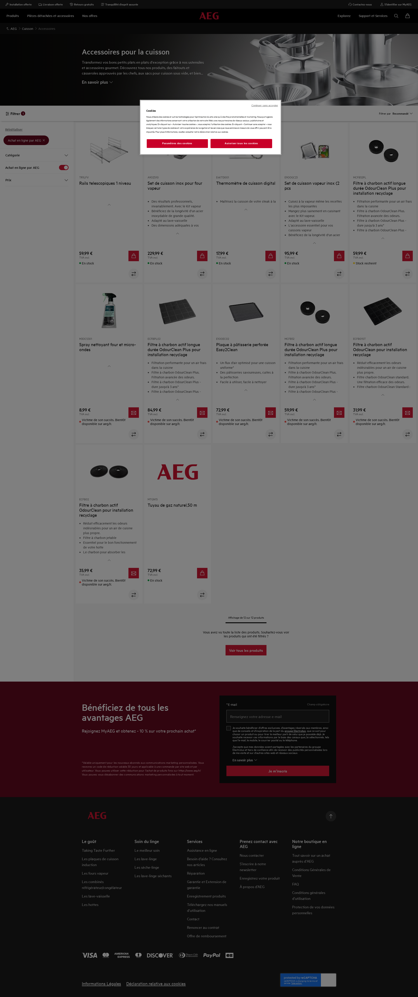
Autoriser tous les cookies (241, 143)
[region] (210, 127)
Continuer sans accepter (264, 105)
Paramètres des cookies (177, 143)
